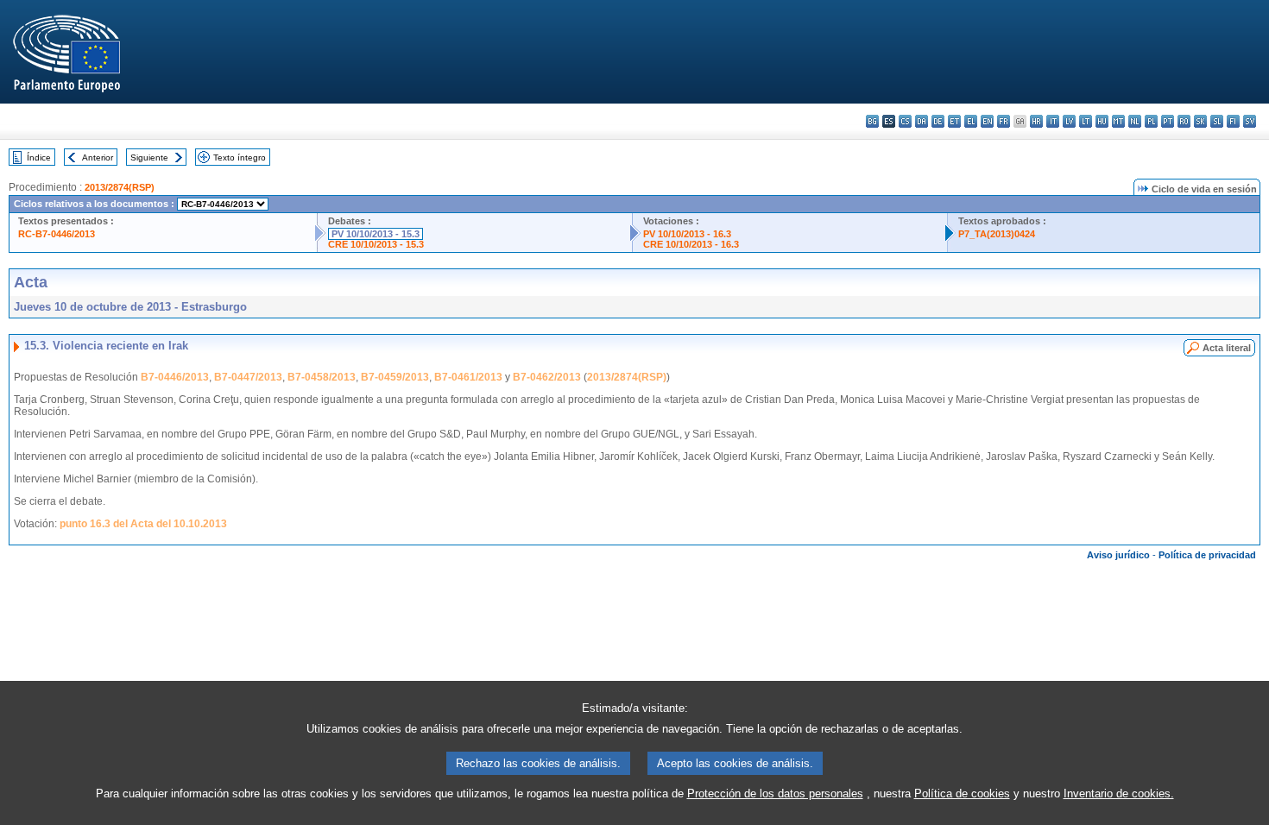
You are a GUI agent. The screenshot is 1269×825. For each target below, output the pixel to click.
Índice (39, 157)
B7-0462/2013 (547, 377)
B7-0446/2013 (175, 377)
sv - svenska (1249, 121)
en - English (987, 121)
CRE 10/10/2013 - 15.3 (376, 244)
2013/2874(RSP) (120, 187)
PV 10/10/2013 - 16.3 (687, 234)
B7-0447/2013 (248, 377)
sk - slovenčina (1200, 121)
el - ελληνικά (970, 121)
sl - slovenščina (1216, 121)
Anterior (97, 157)
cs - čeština (905, 121)
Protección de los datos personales (775, 793)
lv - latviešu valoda (1069, 121)
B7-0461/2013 (468, 377)
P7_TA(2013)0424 (996, 234)
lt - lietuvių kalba (1085, 121)
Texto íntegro (239, 157)
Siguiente (149, 157)
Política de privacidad (1207, 555)
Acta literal (1227, 348)
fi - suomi (1233, 121)
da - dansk (921, 121)
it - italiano (1052, 121)
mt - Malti (1118, 121)
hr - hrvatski (1036, 121)
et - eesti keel (954, 121)
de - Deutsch (937, 121)
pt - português (1167, 121)
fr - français (1003, 121)
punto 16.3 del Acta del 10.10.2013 (143, 524)
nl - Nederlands (1134, 121)
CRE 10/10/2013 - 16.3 (691, 244)
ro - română (1183, 121)
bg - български (872, 121)
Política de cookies (962, 793)
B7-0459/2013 (395, 377)
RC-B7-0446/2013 (56, 234)
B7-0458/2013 (321, 377)
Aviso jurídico (1118, 555)
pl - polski (1151, 121)
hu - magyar (1101, 121)
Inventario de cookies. (1119, 793)
